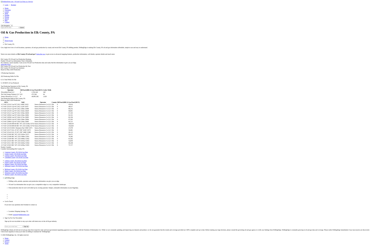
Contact (7, 22)
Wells (6, 13)
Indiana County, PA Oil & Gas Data (16, 164)
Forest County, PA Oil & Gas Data (15, 162)
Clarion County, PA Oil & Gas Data (16, 156)
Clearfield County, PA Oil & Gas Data (16, 157)
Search (7, 19)
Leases (7, 12)
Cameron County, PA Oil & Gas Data (16, 152)
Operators (8, 10)
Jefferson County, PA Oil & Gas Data (16, 166)
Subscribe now (40, 54)
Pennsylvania (9, 41)
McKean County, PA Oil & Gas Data (16, 169)
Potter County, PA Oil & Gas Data (15, 171)
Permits (7, 15)
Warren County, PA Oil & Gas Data (16, 174)
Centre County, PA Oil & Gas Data (15, 154)
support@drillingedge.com (21, 214)
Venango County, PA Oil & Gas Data (16, 173)
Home (6, 8)
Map (6, 20)
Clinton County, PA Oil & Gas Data (16, 161)
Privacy (7, 242)
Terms (6, 243)
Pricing (7, 17)
